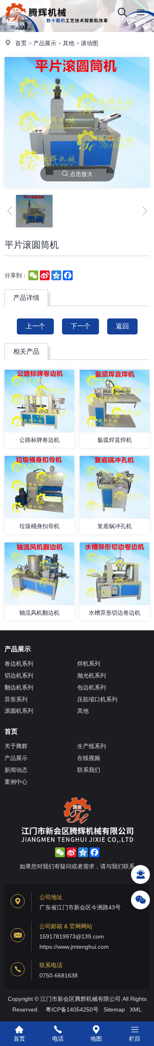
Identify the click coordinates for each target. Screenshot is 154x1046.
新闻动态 (16, 770)
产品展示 (44, 43)
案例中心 (16, 781)
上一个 (35, 326)
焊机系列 (88, 663)
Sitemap (114, 1009)
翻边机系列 (19, 687)
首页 (21, 43)
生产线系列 (91, 746)
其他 (68, 43)
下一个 (80, 326)
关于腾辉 (16, 746)
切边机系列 (19, 675)
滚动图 (89, 43)
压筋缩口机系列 (97, 699)
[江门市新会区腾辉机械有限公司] (36, 22)
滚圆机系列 (19, 710)
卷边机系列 (19, 663)
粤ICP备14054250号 (72, 1009)
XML (136, 1009)
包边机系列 (91, 687)
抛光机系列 (91, 675)
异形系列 (16, 699)
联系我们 (88, 770)
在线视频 (88, 758)
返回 (122, 326)
